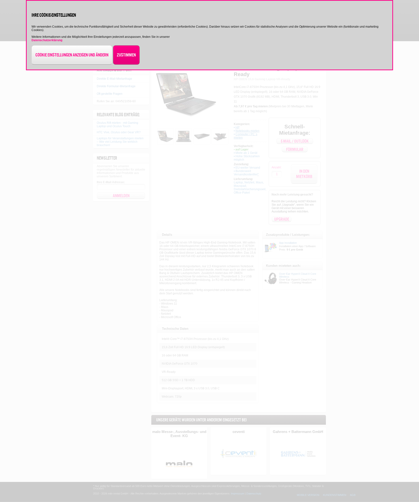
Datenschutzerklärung (47, 40)
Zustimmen (126, 54)
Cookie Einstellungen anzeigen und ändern (71, 54)
